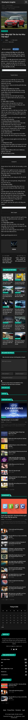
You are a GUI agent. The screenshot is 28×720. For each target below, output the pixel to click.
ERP (2, 662)
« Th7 (2, 627)
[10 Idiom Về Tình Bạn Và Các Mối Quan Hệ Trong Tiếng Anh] (4, 478)
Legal (23, 710)
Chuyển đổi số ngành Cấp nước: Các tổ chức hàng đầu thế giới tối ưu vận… (17, 555)
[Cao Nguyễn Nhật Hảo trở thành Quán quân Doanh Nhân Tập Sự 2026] (4, 576)
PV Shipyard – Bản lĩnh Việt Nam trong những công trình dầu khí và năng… (17, 549)
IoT (2, 665)
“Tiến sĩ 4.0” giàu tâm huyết (14, 470)
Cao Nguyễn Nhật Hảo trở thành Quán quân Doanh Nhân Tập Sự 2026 (17, 575)
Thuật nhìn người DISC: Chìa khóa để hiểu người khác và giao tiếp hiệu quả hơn (13, 516)
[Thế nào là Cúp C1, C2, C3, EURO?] (14, 410)
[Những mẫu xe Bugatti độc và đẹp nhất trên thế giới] (20, 335)
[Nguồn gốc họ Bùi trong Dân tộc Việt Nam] (4, 440)
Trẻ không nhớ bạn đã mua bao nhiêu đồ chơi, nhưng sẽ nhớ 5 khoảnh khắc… (17, 587)
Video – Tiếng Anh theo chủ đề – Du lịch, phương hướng (20, 259)
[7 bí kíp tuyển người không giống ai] (4, 531)
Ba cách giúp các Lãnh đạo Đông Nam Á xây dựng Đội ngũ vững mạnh (17, 543)
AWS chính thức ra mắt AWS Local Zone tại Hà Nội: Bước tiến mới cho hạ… (17, 594)
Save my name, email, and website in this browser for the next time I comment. (12, 383)
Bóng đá (4, 417)
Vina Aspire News (5, 659)
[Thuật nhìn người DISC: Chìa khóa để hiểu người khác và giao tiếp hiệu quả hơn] (14, 506)
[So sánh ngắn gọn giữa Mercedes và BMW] (20, 289)
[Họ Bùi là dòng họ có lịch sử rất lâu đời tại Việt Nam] (4, 446)
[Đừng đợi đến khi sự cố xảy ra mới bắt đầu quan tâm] (4, 537)
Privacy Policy (10, 710)
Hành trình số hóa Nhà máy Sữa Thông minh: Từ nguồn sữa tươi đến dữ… (17, 568)
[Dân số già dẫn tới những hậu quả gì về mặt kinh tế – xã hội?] (4, 453)
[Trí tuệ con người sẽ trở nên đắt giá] (4, 582)
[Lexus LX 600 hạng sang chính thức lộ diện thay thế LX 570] (8, 335)
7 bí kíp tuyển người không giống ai (16, 529)
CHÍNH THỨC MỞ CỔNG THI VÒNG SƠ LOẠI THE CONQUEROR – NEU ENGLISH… (17, 458)
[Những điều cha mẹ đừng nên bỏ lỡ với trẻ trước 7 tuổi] (4, 485)
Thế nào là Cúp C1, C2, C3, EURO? (10, 420)
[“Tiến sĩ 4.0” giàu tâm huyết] (4, 472)
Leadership (4, 512)
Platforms (3, 671)
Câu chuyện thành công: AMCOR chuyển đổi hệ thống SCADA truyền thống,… (17, 562)
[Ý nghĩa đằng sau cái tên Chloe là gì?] (4, 466)
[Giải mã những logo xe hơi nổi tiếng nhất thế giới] (8, 289)
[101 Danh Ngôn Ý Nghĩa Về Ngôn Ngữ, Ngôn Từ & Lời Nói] (4, 433)
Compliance (4, 674)
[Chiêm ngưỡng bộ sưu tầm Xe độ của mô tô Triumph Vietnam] (8, 320)
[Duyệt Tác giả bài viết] (14, 244)
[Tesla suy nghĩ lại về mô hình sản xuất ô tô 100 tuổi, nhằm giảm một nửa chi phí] (8, 304)
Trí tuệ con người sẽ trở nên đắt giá (16, 580)
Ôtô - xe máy (4, 31)
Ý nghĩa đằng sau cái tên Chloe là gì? (16, 464)
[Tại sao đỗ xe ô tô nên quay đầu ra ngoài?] (8, 277)
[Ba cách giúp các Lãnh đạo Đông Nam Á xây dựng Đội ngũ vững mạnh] (4, 544)
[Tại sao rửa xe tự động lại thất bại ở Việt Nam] (20, 277)
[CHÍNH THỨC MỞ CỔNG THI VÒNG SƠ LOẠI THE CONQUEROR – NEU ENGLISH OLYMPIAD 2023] (4, 459)
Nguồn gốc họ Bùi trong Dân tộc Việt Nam (17, 438)
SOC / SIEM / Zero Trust (7, 668)
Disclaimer (18, 710)
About (4, 710)
